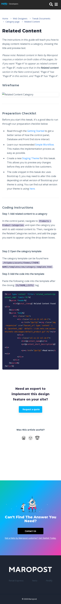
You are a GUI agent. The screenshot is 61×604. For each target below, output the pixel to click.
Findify (49, 580)
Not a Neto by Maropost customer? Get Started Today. (30, 538)
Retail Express (16, 580)
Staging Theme (30, 158)
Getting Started (35, 131)
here (32, 188)
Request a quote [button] (31, 409)
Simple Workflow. (44, 144)
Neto (34, 580)
